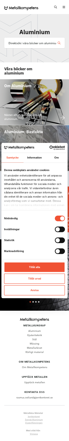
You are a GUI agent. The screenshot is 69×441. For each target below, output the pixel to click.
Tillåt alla (34, 267)
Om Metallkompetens (34, 367)
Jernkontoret (34, 416)
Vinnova (34, 433)
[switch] (60, 229)
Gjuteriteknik (34, 335)
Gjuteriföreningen (33, 422)
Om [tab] (56, 157)
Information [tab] (34, 157)
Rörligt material (34, 352)
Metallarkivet (34, 348)
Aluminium (34, 331)
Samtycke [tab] (12, 157)
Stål (34, 339)
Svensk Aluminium (34, 419)
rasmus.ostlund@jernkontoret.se (34, 397)
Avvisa (34, 290)
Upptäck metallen (34, 382)
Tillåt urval (34, 278)
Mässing (34, 343)
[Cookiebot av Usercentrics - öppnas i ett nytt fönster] (49, 147)
